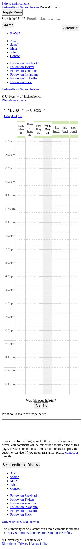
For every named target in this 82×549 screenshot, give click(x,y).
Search (8, 25)
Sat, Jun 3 (74, 129)
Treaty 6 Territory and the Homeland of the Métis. (39, 532)
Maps (13, 48)
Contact (15, 56)
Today (7, 116)
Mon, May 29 (30, 129)
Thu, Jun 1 (56, 129)
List (20, 116)
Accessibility (39, 543)
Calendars (70, 28)
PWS (15, 33)
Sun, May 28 (21, 129)
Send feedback (14, 465)
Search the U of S (13, 18)
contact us (71, 452)
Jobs (13, 52)
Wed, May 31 (47, 129)
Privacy (22, 100)
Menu (12, 12)
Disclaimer (9, 100)
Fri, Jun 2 (65, 129)
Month (14, 116)
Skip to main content (15, 3)
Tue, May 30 (38, 129)
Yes (37, 405)
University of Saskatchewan (20, 7)
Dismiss (34, 465)
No (45, 405)
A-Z (13, 41)
